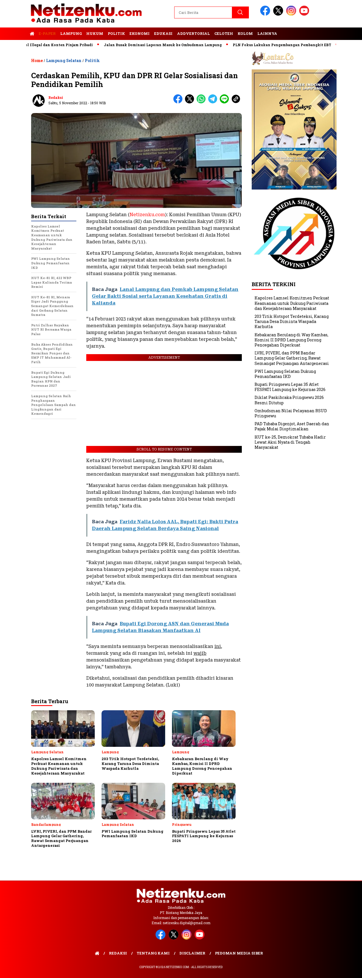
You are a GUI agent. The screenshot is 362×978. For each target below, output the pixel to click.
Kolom (245, 33)
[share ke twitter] (191, 102)
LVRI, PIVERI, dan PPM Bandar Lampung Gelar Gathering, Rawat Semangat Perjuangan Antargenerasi (292, 358)
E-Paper (47, 33)
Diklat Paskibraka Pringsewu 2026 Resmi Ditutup (289, 400)
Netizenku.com (147, 214)
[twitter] (279, 14)
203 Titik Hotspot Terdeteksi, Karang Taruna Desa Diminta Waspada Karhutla (292, 321)
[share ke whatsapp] (202, 102)
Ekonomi (140, 33)
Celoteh (223, 33)
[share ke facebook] (179, 102)
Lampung (71, 33)
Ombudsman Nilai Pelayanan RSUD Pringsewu (291, 413)
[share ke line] (225, 102)
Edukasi (163, 33)
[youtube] (305, 14)
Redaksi (55, 97)
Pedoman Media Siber (239, 953)
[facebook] (266, 14)
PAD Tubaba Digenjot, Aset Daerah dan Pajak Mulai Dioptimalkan (292, 426)
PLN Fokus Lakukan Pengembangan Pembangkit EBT (260, 44)
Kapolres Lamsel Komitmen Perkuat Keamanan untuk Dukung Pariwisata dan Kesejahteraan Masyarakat (292, 303)
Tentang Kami (153, 953)
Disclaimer (192, 953)
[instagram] (292, 14)
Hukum (94, 33)
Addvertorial (193, 33)
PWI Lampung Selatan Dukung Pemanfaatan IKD (285, 374)
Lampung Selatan (63, 60)
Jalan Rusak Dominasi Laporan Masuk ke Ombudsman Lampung (141, 44)
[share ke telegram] (214, 102)
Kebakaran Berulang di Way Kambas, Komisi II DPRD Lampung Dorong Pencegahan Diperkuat (291, 340)
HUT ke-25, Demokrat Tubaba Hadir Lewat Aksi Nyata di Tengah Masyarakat (290, 442)
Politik (116, 33)
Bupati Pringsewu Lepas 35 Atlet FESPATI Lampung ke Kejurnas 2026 (290, 387)
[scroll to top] (346, 969)
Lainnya (267, 33)
